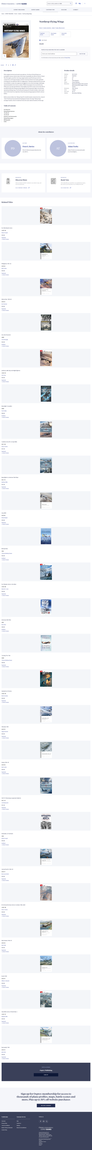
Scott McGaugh (5, 339)
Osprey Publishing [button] (19, 9)
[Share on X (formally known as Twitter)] (8, 65)
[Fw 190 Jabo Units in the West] (46, 572)
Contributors (50, 9)
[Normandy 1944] (46, 1035)
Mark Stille (4, 945)
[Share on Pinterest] (11, 65)
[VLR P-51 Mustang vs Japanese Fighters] (46, 786)
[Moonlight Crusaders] (46, 394)
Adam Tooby (73, 146)
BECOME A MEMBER (46, 1105)
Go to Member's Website (21, 187)
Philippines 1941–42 (6, 263)
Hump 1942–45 (5, 762)
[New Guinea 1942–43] (46, 928)
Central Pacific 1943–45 (7, 869)
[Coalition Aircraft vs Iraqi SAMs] (46, 429)
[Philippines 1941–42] (46, 251)
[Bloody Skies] (46, 536)
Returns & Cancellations (21, 1127)
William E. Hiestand (5, 980)
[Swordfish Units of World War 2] (46, 999)
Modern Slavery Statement (7, 1127)
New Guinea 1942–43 (7, 940)
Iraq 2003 (4, 513)
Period (15, 13)
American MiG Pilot (6, 620)
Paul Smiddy (4, 410)
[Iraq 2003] (46, 501)
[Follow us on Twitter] (46, 1121)
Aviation (19, 13)
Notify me (82, 53)
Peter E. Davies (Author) (45, 28)
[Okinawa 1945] (46, 714)
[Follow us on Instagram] (43, 1121)
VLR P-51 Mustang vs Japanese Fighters (11, 798)
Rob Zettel (4, 624)
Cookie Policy (4, 1130)
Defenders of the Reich (7, 833)
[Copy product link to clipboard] (15, 65)
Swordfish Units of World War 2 (9, 1011)
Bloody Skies (5, 548)
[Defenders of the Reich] (46, 821)
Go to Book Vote (65, 187)
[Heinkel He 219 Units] (46, 679)
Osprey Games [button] (35, 9)
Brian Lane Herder (5, 874)
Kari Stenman (4, 304)
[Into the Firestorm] (46, 322)
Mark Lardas (4, 268)
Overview (3, 1121)
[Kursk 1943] (46, 964)
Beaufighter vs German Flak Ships (10, 477)
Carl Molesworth (5, 802)
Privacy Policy (67, 57)
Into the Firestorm (6, 335)
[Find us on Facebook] (40, 1121)
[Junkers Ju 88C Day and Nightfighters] (46, 358)
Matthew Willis (5, 482)
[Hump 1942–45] (46, 750)
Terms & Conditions (6, 1125)
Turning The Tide (6, 655)
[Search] (71, 3)
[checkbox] (44, 34)
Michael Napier (5, 517)
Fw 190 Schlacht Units (7, 228)
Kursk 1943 (4, 976)
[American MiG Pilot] (46, 607)
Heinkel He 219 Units (7, 691)
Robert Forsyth (5, 232)
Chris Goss (4, 375)
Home (3, 13)
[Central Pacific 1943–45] (46, 857)
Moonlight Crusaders (7, 406)
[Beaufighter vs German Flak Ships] (46, 465)
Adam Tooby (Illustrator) (58, 28)
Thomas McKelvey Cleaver (7, 553)
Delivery (18, 1125)
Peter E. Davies (28, 146)
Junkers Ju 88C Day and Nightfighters (11, 370)
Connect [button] (75, 9)
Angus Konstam (5, 731)
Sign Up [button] (46, 1074)
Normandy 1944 (5, 1047)
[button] (79, 3)
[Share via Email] (13, 65)
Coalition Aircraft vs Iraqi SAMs (9, 441)
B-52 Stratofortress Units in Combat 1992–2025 (13, 905)
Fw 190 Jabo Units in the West (9, 584)
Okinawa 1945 (5, 726)
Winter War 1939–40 (6, 299)
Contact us (19, 1123)
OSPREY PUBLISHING (9, 13)
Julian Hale (4, 1052)
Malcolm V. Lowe (5, 589)
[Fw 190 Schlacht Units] (46, 216)
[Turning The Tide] (46, 643)
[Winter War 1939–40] (46, 287)
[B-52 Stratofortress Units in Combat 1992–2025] (46, 892)
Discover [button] (64, 9)
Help (17, 1121)
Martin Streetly (5, 695)
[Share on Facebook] (6, 65)
